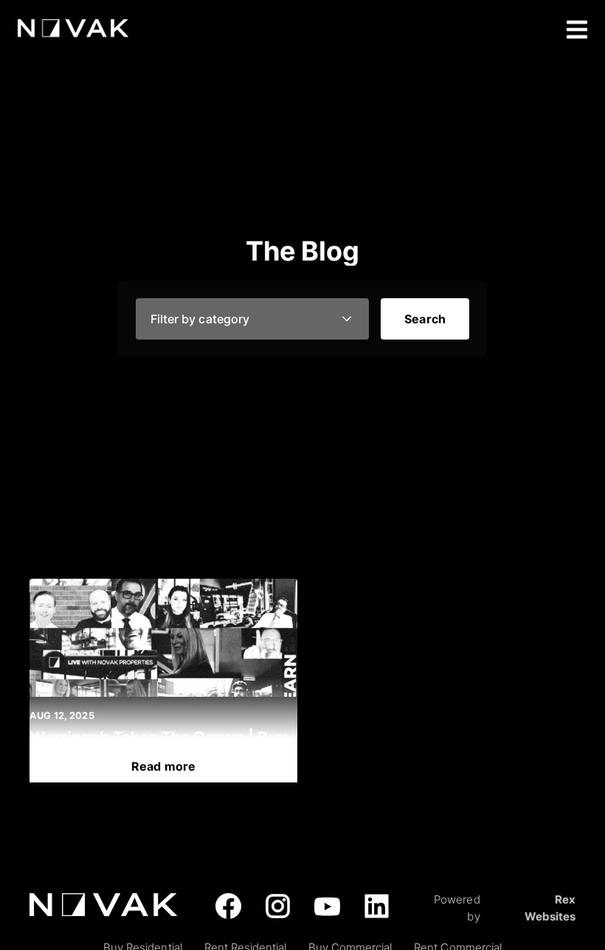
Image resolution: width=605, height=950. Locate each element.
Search (425, 318)
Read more (163, 766)
